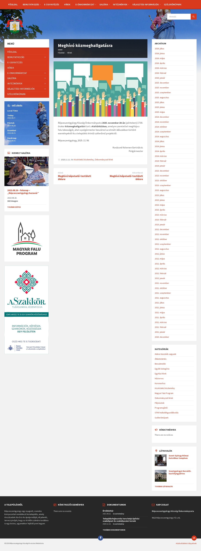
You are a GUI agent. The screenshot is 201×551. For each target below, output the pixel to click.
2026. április (160, 63)
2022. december (162, 229)
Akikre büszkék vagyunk (165, 354)
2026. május (160, 58)
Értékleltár (108, 510)
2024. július (159, 141)
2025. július (159, 102)
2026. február (160, 73)
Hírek (69, 52)
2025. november (162, 87)
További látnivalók (164, 486)
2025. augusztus (162, 97)
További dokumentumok (114, 530)
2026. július (159, 48)
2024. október (161, 126)
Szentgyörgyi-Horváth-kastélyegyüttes (180, 472)
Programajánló (161, 407)
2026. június (160, 53)
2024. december (162, 117)
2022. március (161, 268)
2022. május (160, 258)
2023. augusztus (162, 190)
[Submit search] (194, 17)
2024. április (160, 151)
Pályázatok (159, 403)
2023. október (161, 180)
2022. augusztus (162, 249)
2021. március (161, 322)
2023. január (160, 224)
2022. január (160, 278)
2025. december (162, 82)
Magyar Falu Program (164, 393)
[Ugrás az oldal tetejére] (194, 538)
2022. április (160, 263)
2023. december (162, 170)
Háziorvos (159, 378)
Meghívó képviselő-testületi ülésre (74, 177)
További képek (14, 207)
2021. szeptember (163, 293)
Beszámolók (160, 363)
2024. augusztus (162, 136)
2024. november (162, 122)
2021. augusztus (162, 297)
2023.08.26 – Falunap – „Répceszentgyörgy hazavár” (23, 191)
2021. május (160, 312)
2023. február (160, 219)
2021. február (160, 327)
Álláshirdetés (160, 359)
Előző (60, 172)
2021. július (159, 302)
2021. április (160, 317)
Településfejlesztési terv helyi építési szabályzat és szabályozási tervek (121, 519)
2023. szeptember (163, 185)
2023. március (161, 214)
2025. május (160, 112)
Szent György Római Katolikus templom (178, 456)
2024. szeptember (163, 131)
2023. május (160, 205)
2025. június (160, 107)
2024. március (161, 156)
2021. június (160, 307)
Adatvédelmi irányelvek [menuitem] (186, 543)
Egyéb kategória (162, 368)
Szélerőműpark (161, 417)
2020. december (162, 337)
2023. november (162, 175)
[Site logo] (14, 33)
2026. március (161, 68)
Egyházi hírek (160, 373)
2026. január (160, 78)
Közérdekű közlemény (84, 159)
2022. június (160, 253)
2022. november (162, 234)
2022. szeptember (163, 244)
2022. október (161, 239)
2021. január (160, 332)
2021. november (162, 283)
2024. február (160, 161)
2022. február (160, 273)
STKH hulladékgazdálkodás (166, 412)
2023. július (159, 195)
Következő (137, 172)
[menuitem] (13, 4)
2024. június (160, 146)
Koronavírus (160, 383)
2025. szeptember (163, 92)
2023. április (160, 209)
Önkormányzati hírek (104, 159)
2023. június (160, 200)
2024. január (160, 165)
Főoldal (61, 52)
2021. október (161, 288)
